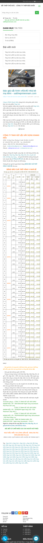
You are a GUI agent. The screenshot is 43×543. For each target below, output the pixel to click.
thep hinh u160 (13, 461)
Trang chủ (7, 18)
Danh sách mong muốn (28, 1)
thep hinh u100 (22, 459)
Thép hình (17, 104)
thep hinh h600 (11, 457)
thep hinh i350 (28, 447)
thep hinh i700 (10, 451)
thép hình (36, 106)
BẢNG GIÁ (25, 520)
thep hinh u (23, 443)
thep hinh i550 (28, 449)
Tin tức (4, 532)
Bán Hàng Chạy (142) (11, 35)
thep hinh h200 (28, 453)
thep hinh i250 (10, 447)
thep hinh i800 (19, 451)
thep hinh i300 (19, 447)
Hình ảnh (5, 520)
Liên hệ (4, 521)
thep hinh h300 (10, 455)
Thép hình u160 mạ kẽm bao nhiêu (15, 61)
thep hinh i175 (30, 445)
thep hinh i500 (19, 449)
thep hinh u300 (13, 463)
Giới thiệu (25, 516)
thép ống (12, 155)
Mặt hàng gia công (27, 518)
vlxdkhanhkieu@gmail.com (14, 146)
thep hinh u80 (14, 459)
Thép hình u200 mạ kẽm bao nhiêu (15, 55)
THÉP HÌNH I (27, 529)
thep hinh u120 (31, 459)
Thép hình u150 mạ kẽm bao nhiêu (15, 63)
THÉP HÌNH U (28, 532)
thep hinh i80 (31, 443)
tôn (28, 155)
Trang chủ (5, 529)
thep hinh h (9, 443)
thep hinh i (16, 443)
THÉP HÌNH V (28, 534)
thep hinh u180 (22, 461)
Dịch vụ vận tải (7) (10, 38)
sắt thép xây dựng (11, 157)
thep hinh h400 (29, 455)
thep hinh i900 (28, 451)
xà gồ (31, 155)
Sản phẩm (5, 518)
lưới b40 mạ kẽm (10, 425)
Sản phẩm (5, 530)
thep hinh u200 (31, 461)
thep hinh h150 (19, 453)
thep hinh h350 (20, 455)
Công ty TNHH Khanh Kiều (10, 102)
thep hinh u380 (23, 463)
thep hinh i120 (12, 445)
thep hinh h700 (20, 457)
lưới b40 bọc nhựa (20, 425)
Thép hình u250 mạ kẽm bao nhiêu (15, 52)
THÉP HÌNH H (28, 530)
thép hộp (17, 155)
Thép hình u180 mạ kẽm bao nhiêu (15, 58)
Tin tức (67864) (9, 40)
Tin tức (15, 18)
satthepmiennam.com (13, 148)
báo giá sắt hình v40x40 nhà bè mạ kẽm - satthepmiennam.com (19, 92)
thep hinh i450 (10, 449)
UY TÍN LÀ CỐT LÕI (17, 159)
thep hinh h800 (30, 457)
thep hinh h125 (10, 453)
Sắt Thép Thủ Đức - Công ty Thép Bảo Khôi (18, 6)
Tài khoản (38, 1)
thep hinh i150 (21, 445)
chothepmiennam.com (26, 148)
